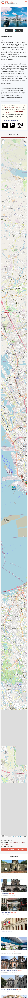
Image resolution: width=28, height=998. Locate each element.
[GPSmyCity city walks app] (9, 2)
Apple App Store (19, 111)
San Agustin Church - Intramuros (8, 990)
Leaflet (13, 836)
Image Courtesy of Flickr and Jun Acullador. (9, 895)
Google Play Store (6, 113)
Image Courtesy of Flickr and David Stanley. (9, 876)
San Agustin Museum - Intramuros (9, 970)
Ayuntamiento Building (6, 932)
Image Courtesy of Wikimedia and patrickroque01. (10, 992)
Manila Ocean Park (5, 951)
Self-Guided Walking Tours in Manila (13, 107)
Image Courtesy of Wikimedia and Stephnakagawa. (10, 101)
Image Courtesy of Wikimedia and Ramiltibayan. (10, 934)
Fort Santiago (4, 874)
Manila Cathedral (5, 893)
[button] (14, 488)
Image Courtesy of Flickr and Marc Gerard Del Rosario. (11, 953)
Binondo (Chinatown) (6, 912)
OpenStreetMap (19, 836)
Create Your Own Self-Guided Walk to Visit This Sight (14, 137)
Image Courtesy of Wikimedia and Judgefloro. (9, 914)
